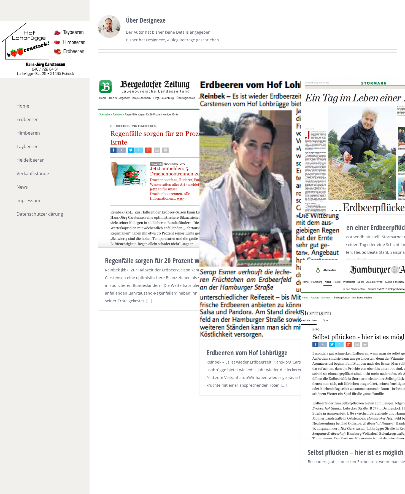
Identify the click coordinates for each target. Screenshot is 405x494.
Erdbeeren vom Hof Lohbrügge (247, 352)
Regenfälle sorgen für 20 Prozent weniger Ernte (169, 260)
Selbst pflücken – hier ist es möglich (356, 452)
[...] (149, 300)
